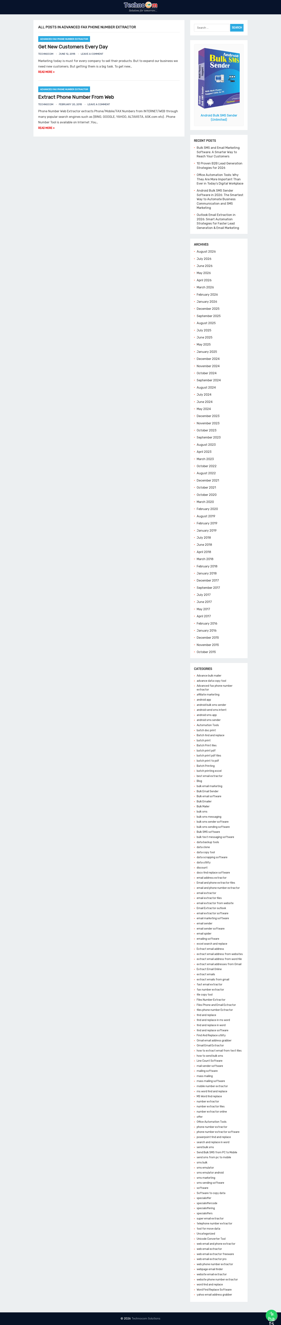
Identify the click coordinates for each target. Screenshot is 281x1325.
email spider (204, 933)
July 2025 (204, 330)
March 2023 (205, 459)
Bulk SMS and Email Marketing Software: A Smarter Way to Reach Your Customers (218, 152)
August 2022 (206, 473)
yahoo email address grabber (214, 1294)
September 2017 (208, 588)
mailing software (207, 1071)
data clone (203, 847)
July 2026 (204, 259)
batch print (204, 740)
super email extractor (210, 1218)
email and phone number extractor (218, 888)
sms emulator (205, 1167)
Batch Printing (206, 766)
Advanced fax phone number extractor (64, 39)
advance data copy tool (211, 680)
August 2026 (206, 251)
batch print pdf (206, 750)
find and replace (206, 1015)
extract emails (206, 974)
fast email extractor (209, 984)
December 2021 (208, 480)
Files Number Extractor (211, 999)
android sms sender (209, 720)
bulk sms (202, 811)
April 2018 (204, 552)
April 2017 (204, 616)
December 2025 (208, 309)
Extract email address (210, 949)
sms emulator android (210, 1172)
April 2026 (204, 280)
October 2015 (206, 652)
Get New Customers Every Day (73, 47)
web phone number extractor (215, 1264)
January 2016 (207, 630)
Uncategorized (206, 1233)
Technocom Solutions (146, 1318)
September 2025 (209, 316)
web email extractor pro (212, 1259)
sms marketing (206, 1177)
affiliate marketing (208, 694)
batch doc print (206, 730)
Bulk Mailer (203, 806)
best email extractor (210, 776)
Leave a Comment (92, 53)
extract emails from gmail (213, 979)
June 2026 (205, 266)
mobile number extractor (212, 1086)
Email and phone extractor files (216, 882)
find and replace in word (211, 1025)
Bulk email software (209, 796)
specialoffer (204, 1198)
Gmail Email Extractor (210, 1045)
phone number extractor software (218, 1132)
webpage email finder (210, 1269)
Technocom (45, 53)
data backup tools (208, 842)
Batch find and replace (210, 735)
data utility (204, 862)
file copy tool (205, 994)
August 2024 (206, 387)
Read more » (46, 72)
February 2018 (207, 566)
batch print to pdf (208, 760)
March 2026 (205, 287)
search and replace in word (213, 1142)
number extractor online (212, 1111)
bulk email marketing (209, 786)
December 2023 (208, 416)
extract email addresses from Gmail (219, 964)
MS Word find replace (209, 1096)
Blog (199, 781)
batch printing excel (209, 771)
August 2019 (206, 516)
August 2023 (206, 445)
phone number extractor (212, 1127)
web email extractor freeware (215, 1254)
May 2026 (204, 273)
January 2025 (207, 352)
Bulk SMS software (208, 832)
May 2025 (204, 344)
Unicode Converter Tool (211, 1238)
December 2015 (208, 637)
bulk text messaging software (215, 837)
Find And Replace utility (211, 1035)
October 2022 (207, 466)
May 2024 (204, 409)
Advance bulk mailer (209, 675)
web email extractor (209, 1249)
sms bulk (202, 1162)
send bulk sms (205, 1147)
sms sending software (210, 1182)
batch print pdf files (209, 755)
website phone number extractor (217, 1279)
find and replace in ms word (213, 1020)
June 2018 (204, 545)
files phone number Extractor (215, 1010)
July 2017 (204, 595)
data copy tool (206, 852)
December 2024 (208, 359)
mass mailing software (211, 1081)
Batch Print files (207, 745)
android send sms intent (212, 710)
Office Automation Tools (212, 1121)
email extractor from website (215, 903)
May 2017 (203, 609)
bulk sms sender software (213, 821)
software (202, 1188)
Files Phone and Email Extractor (216, 1005)
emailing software (208, 938)
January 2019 (207, 530)
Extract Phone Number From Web (76, 97)
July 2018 (204, 537)
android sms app (207, 715)
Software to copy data (211, 1193)
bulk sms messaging (209, 816)
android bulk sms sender (211, 705)
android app (204, 699)
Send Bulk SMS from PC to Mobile (217, 1152)
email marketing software (213, 918)
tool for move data (208, 1228)
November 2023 (208, 423)
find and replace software (212, 1030)
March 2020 (205, 502)
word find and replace (210, 1284)
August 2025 (206, 323)
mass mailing (205, 1076)
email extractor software (212, 913)
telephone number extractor (214, 1223)
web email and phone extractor (216, 1243)
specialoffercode (207, 1203)
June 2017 (204, 602)
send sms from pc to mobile (214, 1157)
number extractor (208, 1101)
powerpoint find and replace (214, 1137)
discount (202, 867)
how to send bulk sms (210, 1055)
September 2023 (209, 437)
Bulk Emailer (204, 801)
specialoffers (205, 1213)
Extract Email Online (209, 969)
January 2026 (207, 301)
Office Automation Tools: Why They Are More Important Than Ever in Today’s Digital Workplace (220, 179)
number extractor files (211, 1106)
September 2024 (209, 380)
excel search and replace (212, 943)
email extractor (206, 893)
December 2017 (208, 580)
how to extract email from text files (219, 1050)
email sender (204, 923)
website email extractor (212, 1274)
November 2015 (208, 645)
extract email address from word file (219, 959)
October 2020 (207, 495)
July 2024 (204, 394)
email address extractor (212, 877)
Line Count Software (210, 1060)
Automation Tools (208, 725)
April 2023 (204, 452)
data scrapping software (212, 857)
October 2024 (207, 373)
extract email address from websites (220, 954)
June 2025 (204, 337)
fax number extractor (210, 989)
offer (200, 1116)
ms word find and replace (212, 1091)
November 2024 (208, 366)
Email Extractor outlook (211, 908)
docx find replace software (213, 872)
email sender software (211, 928)
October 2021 (206, 487)
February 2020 (207, 509)
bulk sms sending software (213, 827)
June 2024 (205, 402)
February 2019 (207, 523)
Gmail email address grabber (214, 1040)
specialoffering (206, 1208)
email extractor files (209, 898)
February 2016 (207, 623)
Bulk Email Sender (207, 791)
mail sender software (210, 1066)
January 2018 (207, 573)
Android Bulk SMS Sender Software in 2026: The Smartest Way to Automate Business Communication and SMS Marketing (220, 199)
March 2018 (205, 559)
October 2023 (206, 430)
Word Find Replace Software (214, 1289)
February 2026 (207, 294)
